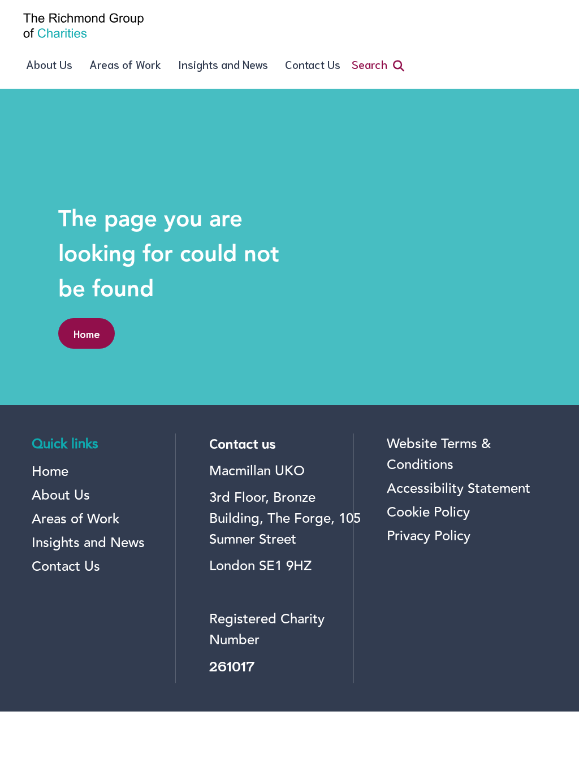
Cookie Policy (428, 512)
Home (87, 333)
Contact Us (312, 64)
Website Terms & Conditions (439, 454)
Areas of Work (125, 64)
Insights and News (223, 64)
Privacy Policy (428, 536)
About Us (49, 64)
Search (369, 64)
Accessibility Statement (458, 488)
